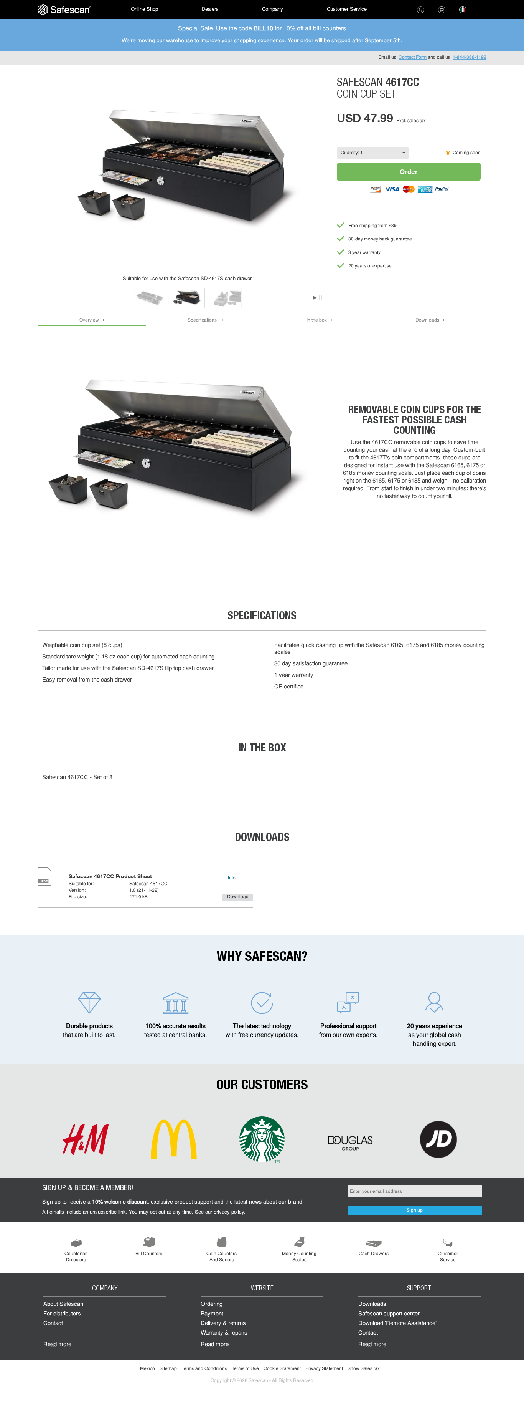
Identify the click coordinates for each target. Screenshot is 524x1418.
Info (232, 878)
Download (238, 897)
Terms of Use (245, 1369)
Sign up (415, 1210)
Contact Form (413, 57)
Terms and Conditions (204, 1369)
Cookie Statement (282, 1369)
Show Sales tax (364, 1369)
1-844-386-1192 (469, 57)
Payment (212, 1314)
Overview (89, 320)
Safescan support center (389, 1314)
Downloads (427, 320)
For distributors (62, 1314)
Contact (53, 1324)
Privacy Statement (324, 1369)
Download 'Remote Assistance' (397, 1324)
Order (409, 172)
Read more (57, 1345)
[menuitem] (64, 9)
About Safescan (63, 1304)
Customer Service (347, 9)
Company (272, 9)
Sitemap (168, 1369)
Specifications (203, 320)
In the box (316, 320)
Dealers (210, 9)
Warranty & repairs (224, 1333)
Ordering (211, 1304)
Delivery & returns (223, 1324)
